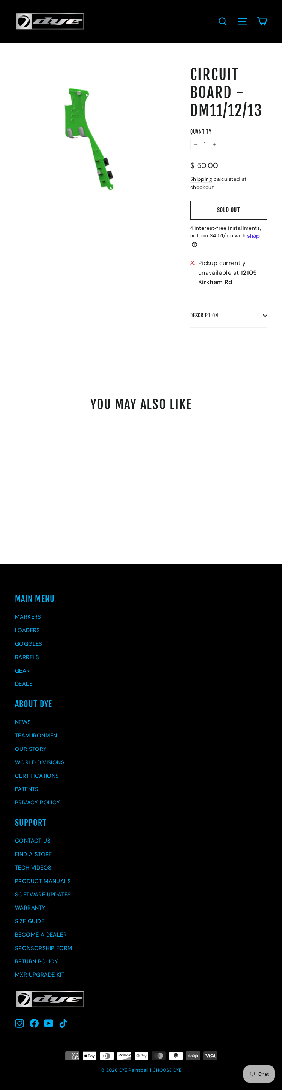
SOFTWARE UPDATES (43, 894)
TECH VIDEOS (33, 867)
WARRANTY (30, 907)
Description (204, 315)
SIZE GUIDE (29, 921)
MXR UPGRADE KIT (39, 974)
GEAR (22, 671)
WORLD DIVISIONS (39, 762)
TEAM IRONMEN (36, 735)
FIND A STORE (33, 854)
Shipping (201, 179)
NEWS (23, 722)
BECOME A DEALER (41, 934)
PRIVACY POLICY (37, 802)
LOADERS (27, 630)
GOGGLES (28, 644)
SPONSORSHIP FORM (43, 948)
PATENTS (27, 789)
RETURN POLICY (36, 961)
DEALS (24, 684)
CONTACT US (33, 840)
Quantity (201, 132)
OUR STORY (31, 749)
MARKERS (28, 617)
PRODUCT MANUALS (43, 881)
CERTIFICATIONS (37, 776)
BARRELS (27, 657)
